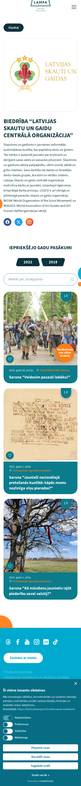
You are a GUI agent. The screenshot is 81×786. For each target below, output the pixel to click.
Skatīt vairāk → (41, 775)
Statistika (20, 731)
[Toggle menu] (74, 7)
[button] (75, 683)
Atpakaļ (13, 27)
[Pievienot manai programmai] (10, 359)
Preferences (22, 724)
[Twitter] (18, 222)
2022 (28, 262)
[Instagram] (29, 222)
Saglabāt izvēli (40, 766)
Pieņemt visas (40, 748)
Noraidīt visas (40, 757)
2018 (53, 262)
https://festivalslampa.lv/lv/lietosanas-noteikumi (46, 709)
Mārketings (21, 738)
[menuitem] (40, 672)
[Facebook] (7, 222)
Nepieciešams (23, 718)
